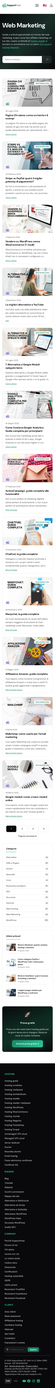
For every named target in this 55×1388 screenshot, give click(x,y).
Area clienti (10, 1311)
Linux (8, 880)
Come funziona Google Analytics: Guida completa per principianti (25, 429)
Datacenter (10, 1267)
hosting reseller (37, 41)
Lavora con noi (12, 1254)
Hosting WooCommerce (16, 1111)
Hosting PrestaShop (14, 1125)
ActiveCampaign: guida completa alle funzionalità (27, 492)
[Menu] (37, 5)
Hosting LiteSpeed (14, 1089)
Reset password (12, 1316)
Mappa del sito (12, 1196)
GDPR (7, 1280)
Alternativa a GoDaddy (16, 1209)
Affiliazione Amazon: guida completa (27, 674)
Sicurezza (10, 897)
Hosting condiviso (13, 1085)
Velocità (10, 903)
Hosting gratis (11, 1080)
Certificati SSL (11, 1164)
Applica (33, 1349)
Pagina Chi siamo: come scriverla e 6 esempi (27, 117)
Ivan (7, 320)
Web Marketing (42, 83)
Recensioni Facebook (15, 1298)
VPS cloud (45, 44)
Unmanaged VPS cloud (16, 1133)
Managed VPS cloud (14, 1138)
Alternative (11, 857)
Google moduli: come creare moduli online (26, 798)
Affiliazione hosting (14, 1320)
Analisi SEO (10, 1227)
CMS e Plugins (12, 863)
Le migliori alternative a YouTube (25, 304)
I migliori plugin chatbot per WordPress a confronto (30, 991)
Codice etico (11, 1262)
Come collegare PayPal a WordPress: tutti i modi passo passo (30, 962)
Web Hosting (12, 908)
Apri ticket (10, 1333)
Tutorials (9, 1183)
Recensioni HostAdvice (16, 1293)
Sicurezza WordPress (15, 1222)
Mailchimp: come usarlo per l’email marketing (26, 735)
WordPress (11, 920)
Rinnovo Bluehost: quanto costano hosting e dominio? (32, 946)
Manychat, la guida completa (22, 614)
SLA (6, 1366)
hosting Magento (10, 47)
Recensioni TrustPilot (15, 1289)
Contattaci (10, 1338)
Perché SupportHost (15, 1240)
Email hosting (11, 1156)
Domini (9, 868)
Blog (7, 1178)
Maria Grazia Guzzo (14, 690)
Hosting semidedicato (15, 1094)
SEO (8, 891)
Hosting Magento (13, 1120)
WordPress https (13, 1218)
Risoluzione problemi (16, 886)
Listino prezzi (11, 1284)
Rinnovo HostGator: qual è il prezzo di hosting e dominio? (33, 977)
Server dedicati (12, 1142)
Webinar (9, 1187)
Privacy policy (32, 1366)
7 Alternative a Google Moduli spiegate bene (23, 366)
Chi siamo (9, 1249)
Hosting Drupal (12, 1129)
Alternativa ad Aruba (15, 1205)
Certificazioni (11, 1271)
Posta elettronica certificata (18, 1160)
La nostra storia (12, 1258)
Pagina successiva (27, 836)
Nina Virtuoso (11, 510)
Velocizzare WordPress (16, 1213)
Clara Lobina (11, 134)
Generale (10, 874)
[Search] (47, 59)
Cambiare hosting (13, 1325)
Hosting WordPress (14, 1107)
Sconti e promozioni (14, 1191)
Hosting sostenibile (14, 1276)
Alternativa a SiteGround (17, 1200)
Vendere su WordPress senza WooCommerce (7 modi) (23, 243)
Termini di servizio (17, 1366)
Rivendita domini (13, 1151)
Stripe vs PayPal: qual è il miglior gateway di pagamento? (24, 180)
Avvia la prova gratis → (27, 1043)
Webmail (9, 1329)
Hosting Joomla (12, 1116)
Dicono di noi (11, 1245)
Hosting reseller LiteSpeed (17, 1103)
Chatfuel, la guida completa (22, 554)
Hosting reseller (12, 1098)
